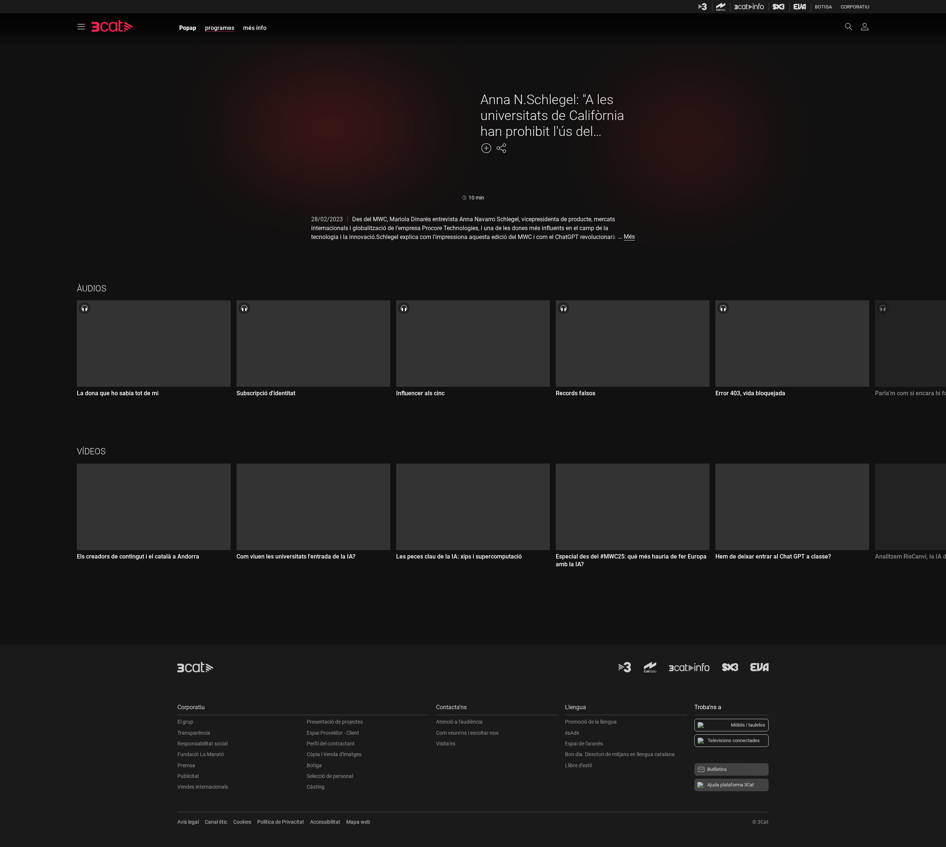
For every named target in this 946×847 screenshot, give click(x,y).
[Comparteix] (501, 148)
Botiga (823, 7)
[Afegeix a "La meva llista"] (486, 148)
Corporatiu (855, 7)
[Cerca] (852, 26)
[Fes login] (864, 26)
